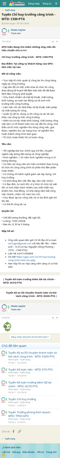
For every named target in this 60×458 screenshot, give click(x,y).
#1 (57, 41)
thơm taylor (10, 23)
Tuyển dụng (25, 359)
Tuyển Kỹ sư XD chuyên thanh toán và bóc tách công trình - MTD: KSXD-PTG (32, 354)
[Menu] (4, 3)
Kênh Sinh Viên (12, 447)
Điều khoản (29, 452)
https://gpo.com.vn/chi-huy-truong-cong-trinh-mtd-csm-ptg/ (32, 258)
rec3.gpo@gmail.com (20, 243)
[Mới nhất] (56, 4)
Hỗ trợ (40, 452)
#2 (57, 317)
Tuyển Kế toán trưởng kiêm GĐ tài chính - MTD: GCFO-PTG (29, 384)
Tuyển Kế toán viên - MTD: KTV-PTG (30, 369)
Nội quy (16, 452)
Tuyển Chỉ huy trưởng (22, 399)
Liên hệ (6, 452)
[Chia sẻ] (53, 42)
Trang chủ (51, 452)
